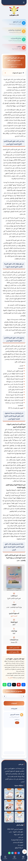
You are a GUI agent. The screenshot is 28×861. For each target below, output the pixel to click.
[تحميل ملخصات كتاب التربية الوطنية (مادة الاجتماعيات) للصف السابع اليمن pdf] (9, 805)
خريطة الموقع (19, 847)
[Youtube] (15, 853)
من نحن (20, 837)
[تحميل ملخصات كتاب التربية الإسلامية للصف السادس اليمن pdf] (19, 793)
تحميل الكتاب (13, 647)
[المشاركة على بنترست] (19, 684)
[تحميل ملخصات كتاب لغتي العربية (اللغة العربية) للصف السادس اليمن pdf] (9, 817)
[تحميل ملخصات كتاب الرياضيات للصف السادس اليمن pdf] (9, 793)
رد (16, 723)
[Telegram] (12, 853)
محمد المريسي (14, 714)
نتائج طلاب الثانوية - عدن (16, 832)
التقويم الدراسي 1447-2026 (15, 829)
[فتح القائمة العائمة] (24, 851)
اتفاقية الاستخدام (18, 842)
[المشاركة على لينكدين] (9, 684)
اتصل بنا (10, 677)
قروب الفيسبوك (18, 834)
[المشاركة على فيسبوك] (23, 684)
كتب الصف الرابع (11, 64)
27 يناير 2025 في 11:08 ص (14, 717)
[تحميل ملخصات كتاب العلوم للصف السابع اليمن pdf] (19, 805)
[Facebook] (19, 853)
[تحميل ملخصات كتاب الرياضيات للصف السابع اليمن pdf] (19, 817)
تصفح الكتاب (12, 652)
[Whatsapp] (9, 853)
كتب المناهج (14, 67)
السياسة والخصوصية (17, 839)
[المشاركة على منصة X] (14, 684)
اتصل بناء (20, 845)
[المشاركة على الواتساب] (5, 684)
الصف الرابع (14, 616)
